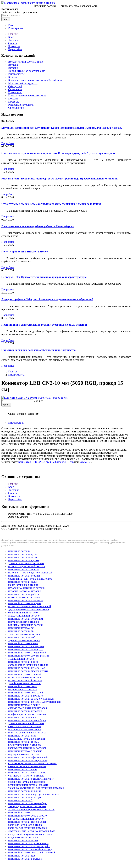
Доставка (13, 40)
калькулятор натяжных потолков (27, 747)
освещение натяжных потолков (26, 781)
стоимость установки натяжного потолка (32, 763)
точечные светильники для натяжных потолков (36, 787)
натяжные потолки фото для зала (27, 760)
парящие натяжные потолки (24, 754)
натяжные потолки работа (23, 594)
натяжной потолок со (20, 812)
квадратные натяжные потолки (26, 738)
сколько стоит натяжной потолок (27, 707)
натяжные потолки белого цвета (27, 772)
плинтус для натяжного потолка (27, 732)
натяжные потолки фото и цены (27, 821)
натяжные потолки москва (23, 569)
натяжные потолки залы (22, 581)
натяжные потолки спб (21, 637)
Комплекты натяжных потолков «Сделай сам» (35, 80)
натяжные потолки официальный (28, 757)
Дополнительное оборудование (26, 70)
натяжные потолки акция (23, 840)
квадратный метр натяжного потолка (30, 834)
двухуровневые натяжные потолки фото (31, 830)
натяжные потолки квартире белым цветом (33, 794)
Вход (11, 25)
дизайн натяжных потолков (24, 683)
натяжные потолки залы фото (25, 649)
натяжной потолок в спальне (25, 751)
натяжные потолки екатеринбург (27, 803)
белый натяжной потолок (23, 612)
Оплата (12, 43)
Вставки (13, 67)
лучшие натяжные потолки (24, 640)
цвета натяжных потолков (23, 621)
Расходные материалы (21, 104)
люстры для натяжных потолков (27, 806)
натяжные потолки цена (22, 554)
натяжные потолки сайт (22, 735)
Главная (13, 33)
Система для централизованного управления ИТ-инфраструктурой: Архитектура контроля (58, 153)
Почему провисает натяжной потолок (24, 251)
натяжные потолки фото (22, 557)
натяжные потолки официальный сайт (30, 778)
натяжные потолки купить (23, 560)
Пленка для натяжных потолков (27, 95)
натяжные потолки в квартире (26, 646)
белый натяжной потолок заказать (28, 784)
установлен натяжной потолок (26, 723)
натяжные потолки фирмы (23, 741)
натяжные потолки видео (23, 661)
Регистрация (15, 28)
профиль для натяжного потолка (27, 714)
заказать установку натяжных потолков (31, 809)
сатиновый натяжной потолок (26, 775)
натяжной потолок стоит (22, 686)
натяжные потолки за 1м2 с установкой (31, 698)
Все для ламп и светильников (25, 61)
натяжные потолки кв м (22, 717)
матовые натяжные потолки (24, 591)
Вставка (13, 64)
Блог (11, 37)
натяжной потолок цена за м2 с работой (31, 852)
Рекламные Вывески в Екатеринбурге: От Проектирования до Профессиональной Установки (59, 178)
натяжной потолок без (21, 627)
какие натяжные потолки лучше (27, 766)
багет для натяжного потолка (25, 824)
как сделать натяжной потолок (26, 818)
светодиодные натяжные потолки (28, 664)
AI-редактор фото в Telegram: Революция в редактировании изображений (47, 299)
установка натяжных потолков (26, 563)
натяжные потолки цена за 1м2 (26, 667)
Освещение (15, 89)
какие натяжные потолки (23, 584)
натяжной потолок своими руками (28, 655)
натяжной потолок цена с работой (28, 815)
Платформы (15, 92)
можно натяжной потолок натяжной (29, 606)
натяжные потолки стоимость (25, 600)
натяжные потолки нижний (24, 791)
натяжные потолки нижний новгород (30, 849)
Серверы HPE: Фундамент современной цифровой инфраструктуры (44, 277)
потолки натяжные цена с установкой (30, 572)
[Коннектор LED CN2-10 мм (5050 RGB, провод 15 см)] (34, 397)
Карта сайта (15, 49)
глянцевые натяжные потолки (25, 624)
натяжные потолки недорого (25, 711)
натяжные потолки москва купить (28, 671)
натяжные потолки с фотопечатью (28, 843)
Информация (16, 422)
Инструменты (16, 73)
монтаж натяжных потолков (24, 597)
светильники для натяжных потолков (30, 578)
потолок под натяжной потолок (26, 566)
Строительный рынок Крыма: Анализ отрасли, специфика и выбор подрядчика (51, 203)
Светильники (16, 107)
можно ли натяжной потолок (25, 680)
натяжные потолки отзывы (24, 575)
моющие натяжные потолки (24, 729)
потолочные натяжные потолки (26, 587)
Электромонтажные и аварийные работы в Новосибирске (37, 226)
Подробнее (7, 143)
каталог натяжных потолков (24, 726)
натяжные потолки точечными (26, 618)
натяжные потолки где (21, 855)
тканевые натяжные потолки (25, 634)
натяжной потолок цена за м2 (25, 692)
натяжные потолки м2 (21, 631)
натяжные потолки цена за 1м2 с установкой (34, 701)
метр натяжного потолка (22, 689)
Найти (6, 19)
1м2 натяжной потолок (21, 658)
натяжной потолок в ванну (24, 704)
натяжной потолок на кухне (24, 603)
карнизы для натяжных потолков (27, 827)
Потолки (13, 98)
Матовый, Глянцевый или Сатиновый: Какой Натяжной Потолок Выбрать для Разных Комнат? (61, 127)
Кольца (12, 77)
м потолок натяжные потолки (25, 677)
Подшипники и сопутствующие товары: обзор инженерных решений (44, 324)
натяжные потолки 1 (20, 800)
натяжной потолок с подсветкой (27, 652)
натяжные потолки (19, 551)
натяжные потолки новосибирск (27, 720)
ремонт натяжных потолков (24, 744)
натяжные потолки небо (22, 769)
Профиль (13, 101)
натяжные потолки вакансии (25, 858)
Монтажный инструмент (22, 83)
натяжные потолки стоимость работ (29, 846)
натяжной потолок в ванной (24, 674)
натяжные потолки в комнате (25, 695)
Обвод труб (15, 86)
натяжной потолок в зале (23, 643)
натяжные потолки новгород (25, 797)
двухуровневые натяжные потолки (28, 609)
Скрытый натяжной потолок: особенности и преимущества (38, 350)
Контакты (14, 46)
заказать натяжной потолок (24, 615)
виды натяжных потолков (23, 837)
